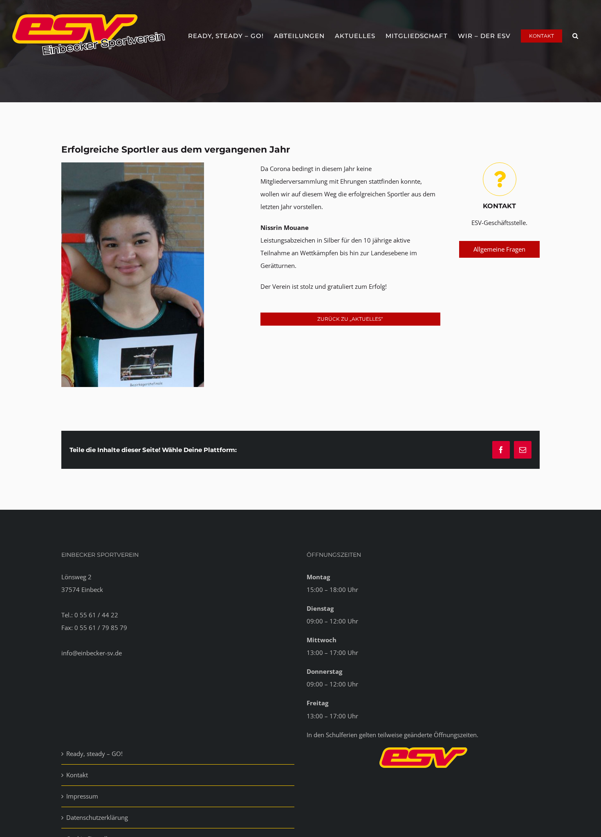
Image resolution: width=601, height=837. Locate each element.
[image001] (132, 165)
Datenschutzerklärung (97, 817)
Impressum (82, 796)
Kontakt (77, 775)
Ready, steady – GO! (94, 753)
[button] (575, 34)
